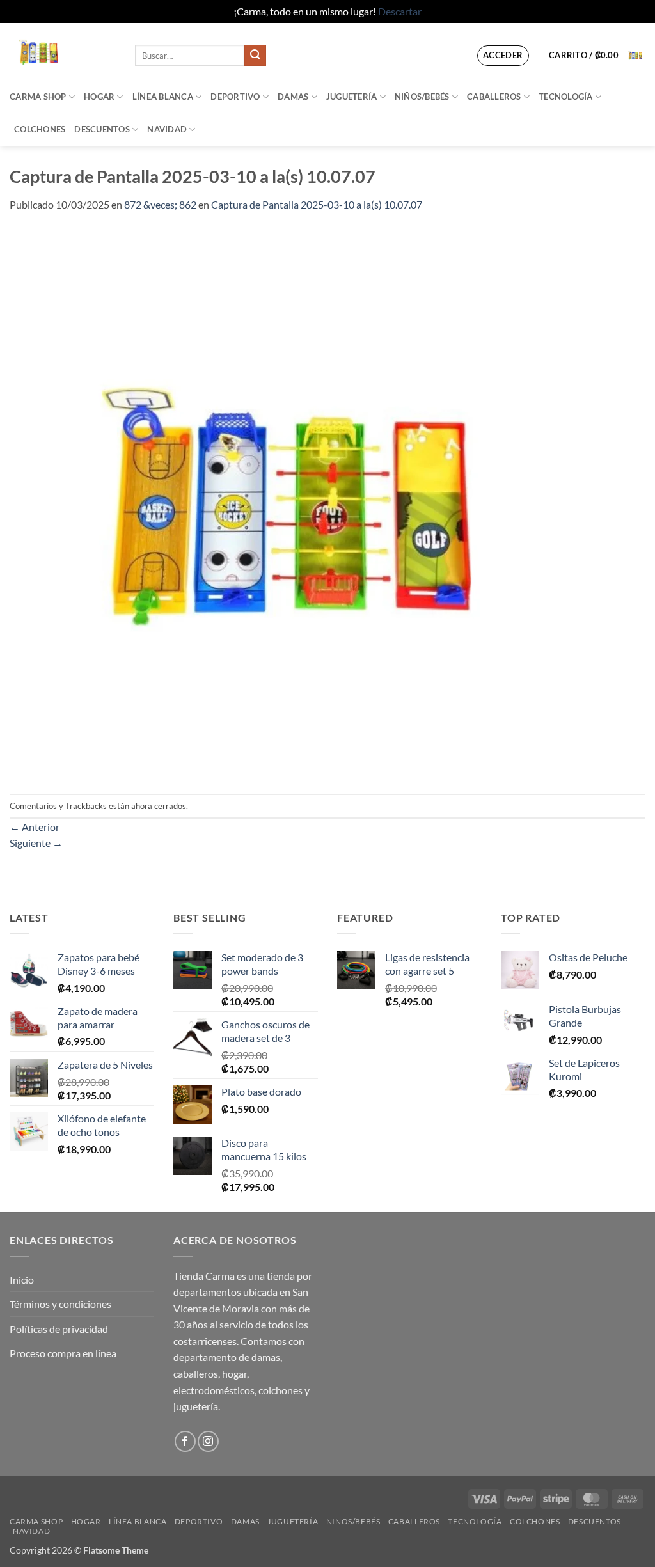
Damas (293, 96)
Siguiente (36, 843)
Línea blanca (162, 96)
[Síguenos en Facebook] (185, 1441)
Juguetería (351, 96)
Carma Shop (38, 96)
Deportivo (235, 96)
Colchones (39, 129)
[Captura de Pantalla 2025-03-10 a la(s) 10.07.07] (288, 502)
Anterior (34, 827)
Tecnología (566, 96)
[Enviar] (255, 56)
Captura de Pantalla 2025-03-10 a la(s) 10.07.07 (316, 204)
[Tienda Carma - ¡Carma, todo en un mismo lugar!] (63, 52)
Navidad (167, 129)
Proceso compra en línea (63, 1353)
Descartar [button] (400, 11)
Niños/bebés (422, 96)
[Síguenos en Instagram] (208, 1441)
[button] (503, 55)
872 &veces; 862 (160, 204)
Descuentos (102, 129)
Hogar (99, 96)
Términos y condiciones (60, 1304)
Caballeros (494, 96)
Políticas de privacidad (59, 1329)
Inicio (22, 1279)
